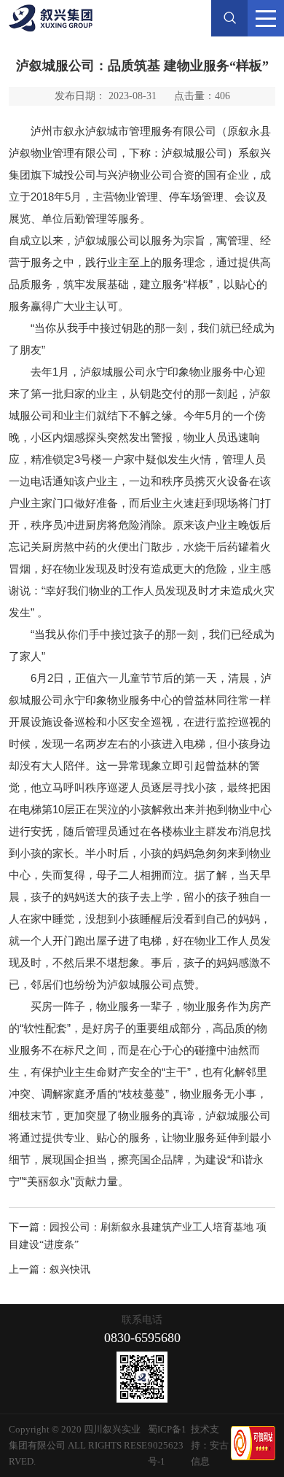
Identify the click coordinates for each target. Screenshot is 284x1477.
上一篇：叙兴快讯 (49, 1269)
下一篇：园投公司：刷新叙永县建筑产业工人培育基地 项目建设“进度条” (138, 1236)
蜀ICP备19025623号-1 (167, 1445)
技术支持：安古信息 (210, 1445)
